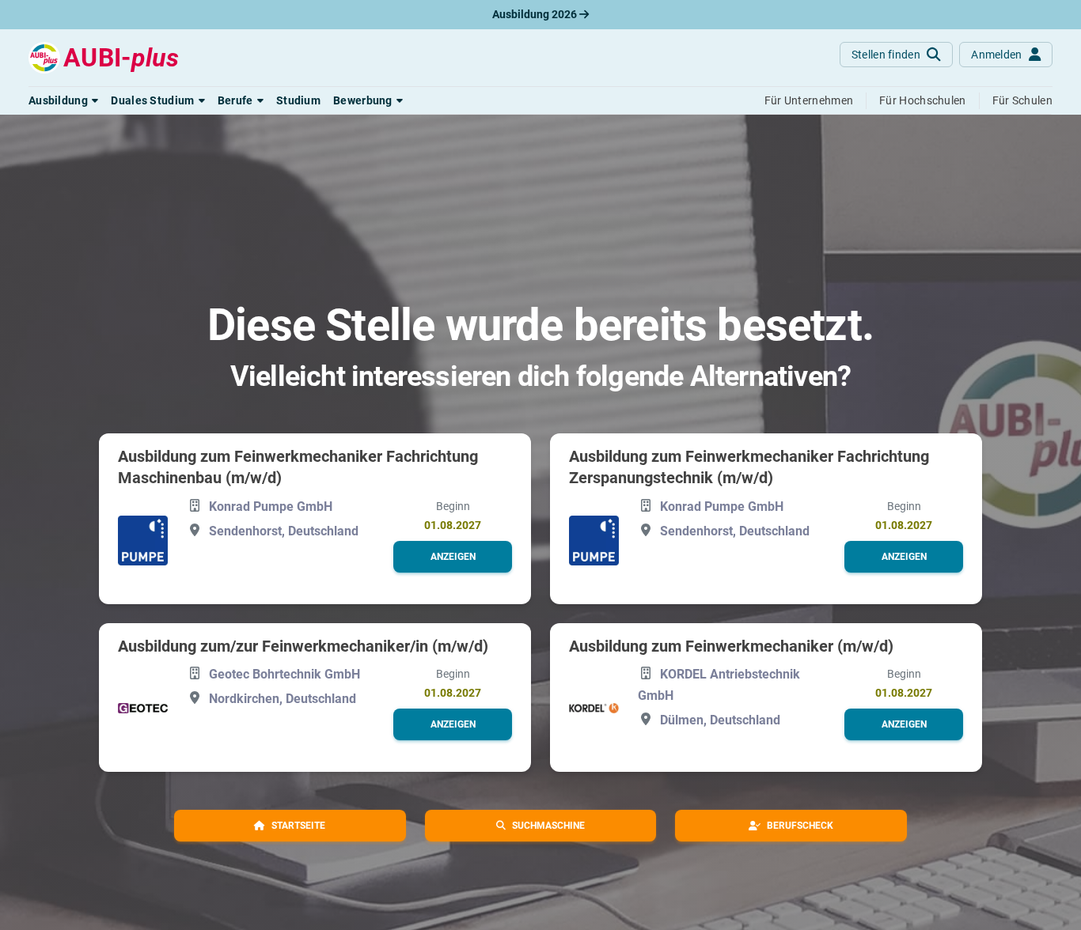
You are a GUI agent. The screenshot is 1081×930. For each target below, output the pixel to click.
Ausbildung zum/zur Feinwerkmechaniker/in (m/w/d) (303, 646)
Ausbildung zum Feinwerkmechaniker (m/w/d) (731, 646)
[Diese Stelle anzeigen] (143, 540)
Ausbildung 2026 (535, 14)
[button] (63, 100)
